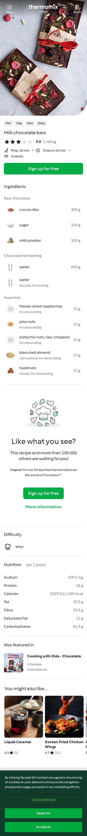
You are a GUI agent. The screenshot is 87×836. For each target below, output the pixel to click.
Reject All (43, 813)
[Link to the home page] (43, 8)
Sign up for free (43, 168)
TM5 (30, 123)
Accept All (43, 827)
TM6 (19, 123)
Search (77, 11)
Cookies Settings (43, 799)
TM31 (41, 123)
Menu (10, 11)
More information (43, 506)
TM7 (8, 123)
